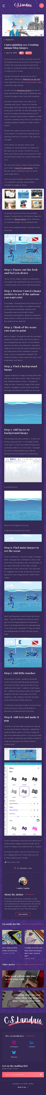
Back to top (22, 1087)
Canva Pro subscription (24, 168)
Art (18, 868)
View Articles (23, 914)
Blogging (23, 868)
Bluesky (14, 1057)
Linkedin (32, 1047)
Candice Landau (23, 888)
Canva (30, 868)
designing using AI (24, 90)
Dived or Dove (20, 219)
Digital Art (10, 40)
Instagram (14, 1047)
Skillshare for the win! (31, 79)
